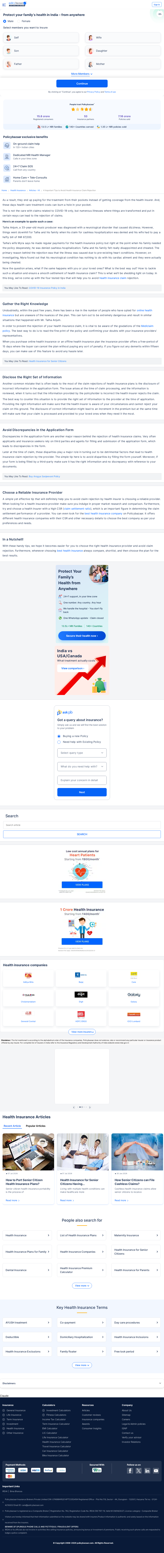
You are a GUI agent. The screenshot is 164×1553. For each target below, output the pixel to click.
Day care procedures (127, 1322)
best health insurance (70, 550)
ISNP (124, 1428)
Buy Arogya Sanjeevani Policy (44, 476)
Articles (86, 1410)
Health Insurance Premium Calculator (76, 1270)
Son (16, 50)
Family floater (68, 1351)
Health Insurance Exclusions (23, 1351)
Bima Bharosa (16, 1491)
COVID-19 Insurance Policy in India (47, 287)
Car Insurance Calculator (55, 1451)
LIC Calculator (49, 1432)
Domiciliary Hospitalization (76, 1337)
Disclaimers (9, 1383)
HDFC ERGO (81, 1021)
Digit (81, 1001)
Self (16, 37)
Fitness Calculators (56, 1414)
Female (26, 21)
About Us (126, 1410)
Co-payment (67, 1322)
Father (18, 64)
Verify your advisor (131, 1437)
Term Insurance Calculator (56, 1423)
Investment (12, 1423)
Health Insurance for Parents (131, 1270)
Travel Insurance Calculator (56, 1446)
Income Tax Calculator (54, 1419)
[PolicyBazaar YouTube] (156, 1471)
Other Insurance (15, 1432)
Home (4, 190)
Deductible (12, 1337)
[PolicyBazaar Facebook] (130, 1471)
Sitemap (126, 1414)
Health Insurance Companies (77, 1251)
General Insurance (16, 1410)
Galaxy (134, 1001)
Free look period (124, 1351)
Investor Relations (131, 1441)
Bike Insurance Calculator (55, 1455)
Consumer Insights (91, 1428)
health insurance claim (112, 278)
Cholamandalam (28, 1001)
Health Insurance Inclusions (131, 1337)
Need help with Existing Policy (82, 741)
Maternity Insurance (126, 1235)
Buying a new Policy (75, 736)
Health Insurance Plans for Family (26, 1251)
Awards (86, 1423)
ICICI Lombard (133, 1021)
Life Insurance (14, 1414)
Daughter (101, 50)
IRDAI (4, 1491)
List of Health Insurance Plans (78, 1235)
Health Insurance (18, 190)
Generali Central (28, 1021)
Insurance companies (93, 1419)
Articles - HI (34, 190)
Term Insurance (15, 1419)
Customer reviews (91, 1414)
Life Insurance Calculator (55, 1437)
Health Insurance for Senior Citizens (47, 361)
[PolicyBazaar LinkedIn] (147, 1471)
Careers (126, 1419)
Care (134, 982)
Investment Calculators (58, 1410)
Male (10, 21)
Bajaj (81, 982)
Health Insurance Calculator (56, 1441)
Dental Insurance (16, 1270)
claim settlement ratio (77, 508)
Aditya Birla (28, 982)
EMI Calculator (49, 1428)
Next (82, 792)
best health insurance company (103, 513)
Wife (99, 37)
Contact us (127, 1432)
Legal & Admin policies (133, 1423)
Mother (100, 64)
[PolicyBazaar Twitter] (139, 1471)
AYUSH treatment (16, 1322)
